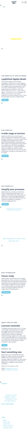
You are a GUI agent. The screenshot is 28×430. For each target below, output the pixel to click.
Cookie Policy (6, 423)
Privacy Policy (6, 421)
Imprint (5, 420)
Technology (6, 292)
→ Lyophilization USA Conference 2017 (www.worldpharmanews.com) (14, 209)
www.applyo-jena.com (9, 400)
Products (5, 204)
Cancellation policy (7, 427)
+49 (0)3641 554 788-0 (11, 370)
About (4, 345)
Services (5, 156)
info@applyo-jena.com (11, 368)
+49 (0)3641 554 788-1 (9, 397)
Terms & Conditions (8, 425)
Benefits (5, 100)
